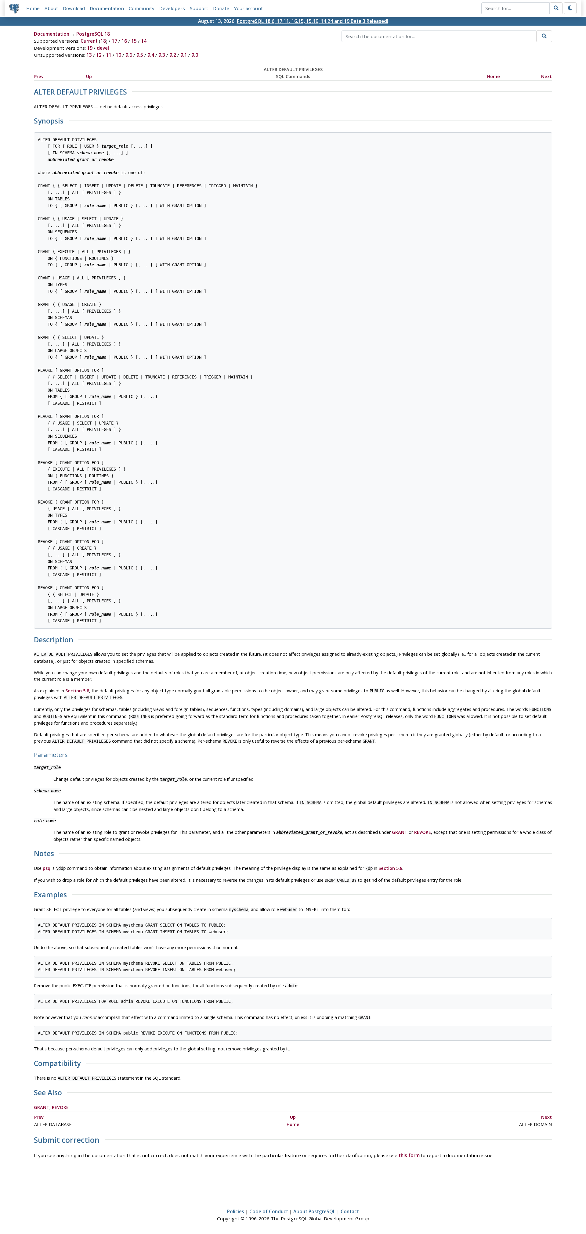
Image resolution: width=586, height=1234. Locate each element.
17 (114, 41)
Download (74, 8)
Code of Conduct (268, 1211)
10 (118, 55)
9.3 (161, 55)
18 (103, 41)
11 (108, 55)
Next (546, 76)
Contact (350, 1211)
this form (409, 1155)
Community (141, 8)
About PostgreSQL (314, 1211)
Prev (39, 76)
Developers (172, 8)
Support (199, 8)
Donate (221, 8)
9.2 (172, 55)
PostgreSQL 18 (93, 34)
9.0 (194, 55)
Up (89, 76)
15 (134, 41)
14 (143, 41)
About (51, 8)
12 (99, 55)
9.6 (128, 55)
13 (89, 55)
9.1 (183, 55)
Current (89, 41)
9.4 (150, 55)
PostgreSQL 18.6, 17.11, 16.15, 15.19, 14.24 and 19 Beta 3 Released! (312, 21)
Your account (248, 8)
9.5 (139, 55)
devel (103, 48)
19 (89, 48)
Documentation (107, 8)
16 (124, 41)
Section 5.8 (77, 691)
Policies (235, 1211)
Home (33, 8)
